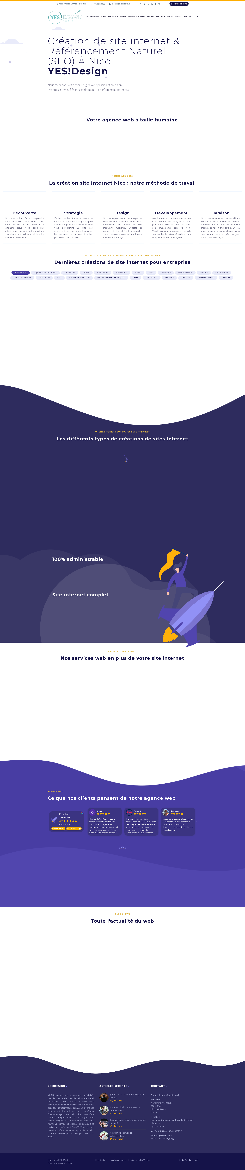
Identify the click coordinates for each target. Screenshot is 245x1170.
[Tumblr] (155, 4)
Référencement (136, 16)
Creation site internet (113, 16)
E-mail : (155, 1095)
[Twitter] (148, 4)
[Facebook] (140, 4)
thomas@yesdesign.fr (121, 4)
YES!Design (64, 817)
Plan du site (100, 1160)
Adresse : (156, 1099)
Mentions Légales (118, 1160)
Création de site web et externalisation (121, 1134)
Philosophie (92, 16)
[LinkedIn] (144, 4)
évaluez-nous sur (73, 828)
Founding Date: (159, 1135)
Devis (178, 16)
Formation (153, 16)
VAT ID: (154, 1138)
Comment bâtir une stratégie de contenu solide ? (125, 1109)
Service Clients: (159, 1131)
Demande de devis (179, 4)
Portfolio (167, 16)
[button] (20, 273)
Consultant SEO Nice (140, 1160)
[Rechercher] (196, 16)
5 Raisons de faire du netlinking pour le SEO (127, 1096)
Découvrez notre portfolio (122, 377)
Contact (188, 16)
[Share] (159, 4)
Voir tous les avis (58, 828)
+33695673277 (99, 4)
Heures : (155, 1117)
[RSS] (152, 4)
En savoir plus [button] (30, 754)
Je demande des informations (122, 159)
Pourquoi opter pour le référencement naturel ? (128, 1121)
